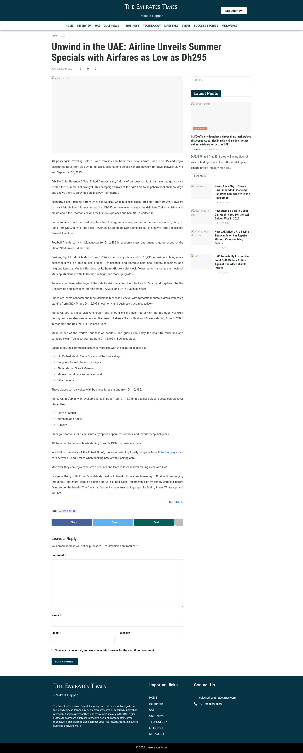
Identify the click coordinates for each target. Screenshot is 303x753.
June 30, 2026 (222, 223)
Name (57, 615)
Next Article (176, 502)
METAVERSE (229, 25)
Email (56, 633)
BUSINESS (132, 25)
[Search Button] (247, 79)
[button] (113, 26)
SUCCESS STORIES (206, 25)
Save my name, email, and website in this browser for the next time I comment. (105, 650)
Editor (197, 149)
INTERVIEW (84, 25)
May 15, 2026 (222, 272)
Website (125, 633)
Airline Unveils (67, 511)
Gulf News (200, 129)
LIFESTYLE (171, 25)
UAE (97, 25)
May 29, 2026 (222, 248)
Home (54, 36)
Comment (59, 555)
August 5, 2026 (211, 149)
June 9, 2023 (58, 69)
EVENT (186, 25)
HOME (69, 25)
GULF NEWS (111, 25)
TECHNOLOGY (152, 25)
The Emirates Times (150, 6)
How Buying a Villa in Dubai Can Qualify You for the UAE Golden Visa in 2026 (232, 214)
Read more (200, 176)
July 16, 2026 (222, 202)
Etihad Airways (167, 452)
